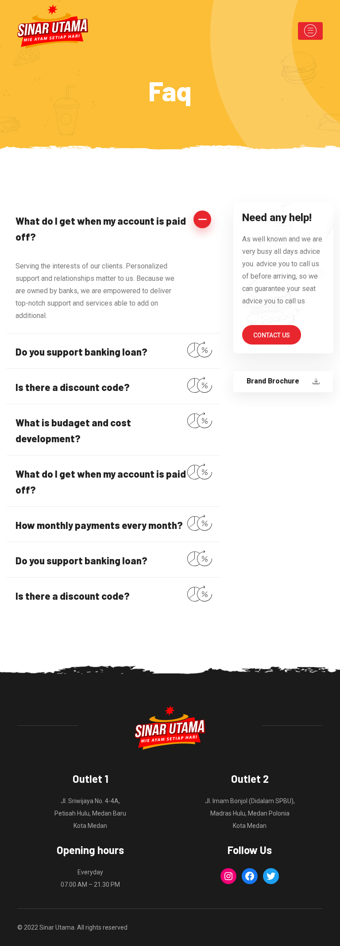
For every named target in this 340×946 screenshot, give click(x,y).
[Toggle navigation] (310, 31)
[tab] (113, 228)
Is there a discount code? (72, 387)
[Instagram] (228, 876)
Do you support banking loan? (81, 351)
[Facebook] (250, 876)
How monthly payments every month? (99, 525)
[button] (271, 335)
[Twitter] (271, 876)
